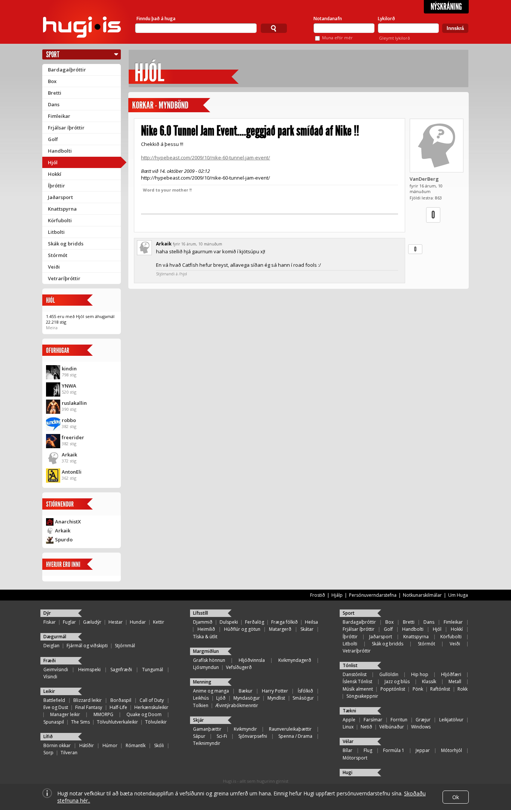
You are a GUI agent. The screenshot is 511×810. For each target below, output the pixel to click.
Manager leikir (65, 714)
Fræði (49, 660)
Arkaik (69, 454)
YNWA (69, 385)
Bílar (347, 750)
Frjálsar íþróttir (66, 127)
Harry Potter (275, 691)
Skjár (198, 720)
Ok (455, 797)
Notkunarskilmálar (422, 595)
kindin (69, 368)
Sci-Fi (222, 736)
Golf (53, 139)
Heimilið (206, 629)
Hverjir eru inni (63, 564)
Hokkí (54, 174)
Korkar (142, 105)
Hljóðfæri (451, 674)
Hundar (138, 622)
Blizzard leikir (87, 700)
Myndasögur (246, 698)
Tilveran (69, 752)
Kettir (158, 622)
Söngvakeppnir (362, 696)
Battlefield (54, 700)
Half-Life (118, 707)
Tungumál (152, 669)
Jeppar (423, 750)
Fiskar (49, 622)
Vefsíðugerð (239, 667)
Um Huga (458, 595)
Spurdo (64, 539)
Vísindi (50, 676)
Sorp (48, 752)
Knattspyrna (62, 208)
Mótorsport (355, 758)
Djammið (202, 622)
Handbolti (60, 150)
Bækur (246, 691)
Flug (368, 750)
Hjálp (337, 595)
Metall (455, 681)
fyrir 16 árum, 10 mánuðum (197, 244)
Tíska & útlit (205, 636)
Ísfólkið (305, 691)
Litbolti (56, 232)
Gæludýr (92, 622)
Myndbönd (174, 105)
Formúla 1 (393, 750)
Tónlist (350, 665)
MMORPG (103, 714)
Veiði (54, 266)
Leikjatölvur (451, 719)
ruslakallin (74, 403)
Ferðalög (254, 622)
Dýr (47, 613)
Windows (421, 727)
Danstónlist (355, 674)
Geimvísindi (55, 669)
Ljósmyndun (206, 667)
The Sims (80, 722)
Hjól (53, 162)
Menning (202, 682)
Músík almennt (358, 689)
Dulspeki (229, 622)
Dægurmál (54, 636)
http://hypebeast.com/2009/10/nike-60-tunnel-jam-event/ (205, 157)
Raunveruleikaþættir (290, 729)
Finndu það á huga (156, 18)
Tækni (349, 710)
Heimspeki (89, 669)
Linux (348, 727)
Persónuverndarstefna (373, 595)
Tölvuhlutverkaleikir (117, 722)
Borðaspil (120, 700)
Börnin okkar (57, 745)
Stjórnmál (125, 645)
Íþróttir (56, 185)
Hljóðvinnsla (252, 660)
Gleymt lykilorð (394, 38)
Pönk (418, 689)
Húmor (109, 745)
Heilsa (311, 622)
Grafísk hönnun (209, 660)
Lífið (48, 736)
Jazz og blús (397, 681)
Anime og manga (211, 691)
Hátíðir (86, 745)
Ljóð (221, 698)
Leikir (49, 691)
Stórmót (57, 255)
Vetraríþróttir (64, 278)
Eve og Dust (55, 707)
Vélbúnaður (391, 727)
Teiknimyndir (206, 743)
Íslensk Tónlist (357, 681)
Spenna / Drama (295, 736)
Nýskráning (446, 6)
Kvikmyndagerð (294, 660)
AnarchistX (68, 521)
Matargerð (280, 629)
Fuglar (69, 622)
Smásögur (303, 698)
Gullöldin (388, 674)
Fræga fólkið (284, 622)
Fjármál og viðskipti (87, 645)
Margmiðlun (206, 651)
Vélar (348, 741)
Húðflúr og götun (242, 629)
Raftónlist (440, 689)
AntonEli (72, 471)
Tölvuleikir (156, 722)
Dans (53, 104)
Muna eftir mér (337, 37)
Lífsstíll (200, 613)
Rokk (463, 689)
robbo (69, 420)
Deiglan (51, 645)
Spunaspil (53, 722)
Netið (366, 727)
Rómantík (136, 745)
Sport (52, 54)
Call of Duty (152, 700)
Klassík (429, 681)
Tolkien (200, 705)
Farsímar (373, 719)
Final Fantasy (88, 707)
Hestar (115, 622)
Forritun (399, 719)
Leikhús (201, 698)
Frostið (317, 595)
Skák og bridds (65, 243)
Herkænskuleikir (151, 707)
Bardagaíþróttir (67, 69)
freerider (73, 437)
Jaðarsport (60, 197)
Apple (349, 719)
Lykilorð (386, 18)
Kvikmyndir (245, 729)
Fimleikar (59, 116)
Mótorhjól (451, 750)
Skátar (306, 629)
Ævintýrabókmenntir (236, 705)
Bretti (54, 92)
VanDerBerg (424, 178)
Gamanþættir (207, 729)
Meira (52, 327)
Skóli (159, 745)
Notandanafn (327, 18)
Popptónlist (392, 689)
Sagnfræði (121, 669)
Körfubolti (60, 220)
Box (52, 81)
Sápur (199, 736)
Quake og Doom (144, 714)
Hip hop (419, 674)
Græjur (423, 719)
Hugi (347, 772)
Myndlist (276, 698)
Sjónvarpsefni (252, 736)
